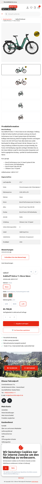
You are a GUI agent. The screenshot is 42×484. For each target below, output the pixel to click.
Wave (6, 287)
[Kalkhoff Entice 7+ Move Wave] (21, 42)
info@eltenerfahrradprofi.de (14, 395)
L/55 (23, 304)
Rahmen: (7, 283)
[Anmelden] (27, 8)
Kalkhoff (5, 273)
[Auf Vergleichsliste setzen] (35, 272)
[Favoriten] (31, 8)
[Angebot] (35, 8)
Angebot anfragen (22, 323)
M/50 (14, 304)
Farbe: (16, 291)
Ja (6, 468)
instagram (30, 368)
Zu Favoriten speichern (22, 330)
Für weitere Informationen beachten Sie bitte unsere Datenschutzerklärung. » (20, 472)
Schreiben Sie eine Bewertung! (15, 257)
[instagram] (9, 400)
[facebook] (3, 400)
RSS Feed (21, 478)
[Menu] (2, 14)
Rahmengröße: (9, 300)
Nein (13, 468)
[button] (31, 272)
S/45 (6, 304)
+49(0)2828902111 (10, 392)
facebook (13, 368)
